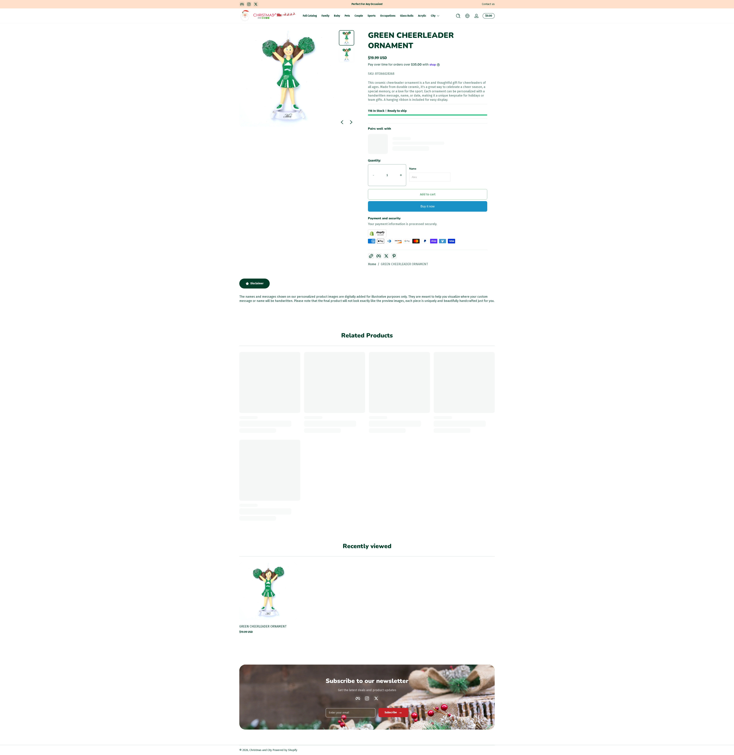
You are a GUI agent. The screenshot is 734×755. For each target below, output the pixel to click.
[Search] (458, 16)
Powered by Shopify (285, 750)
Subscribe (391, 712)
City (433, 15)
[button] (458, 16)
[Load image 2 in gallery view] (346, 54)
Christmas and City (260, 750)
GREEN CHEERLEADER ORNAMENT (404, 264)
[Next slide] (351, 122)
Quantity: (374, 160)
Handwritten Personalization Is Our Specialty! (367, 4)
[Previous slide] (342, 122)
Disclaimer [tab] (257, 283)
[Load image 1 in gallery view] (346, 38)
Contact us (488, 4)
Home (372, 264)
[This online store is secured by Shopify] (427, 233)
